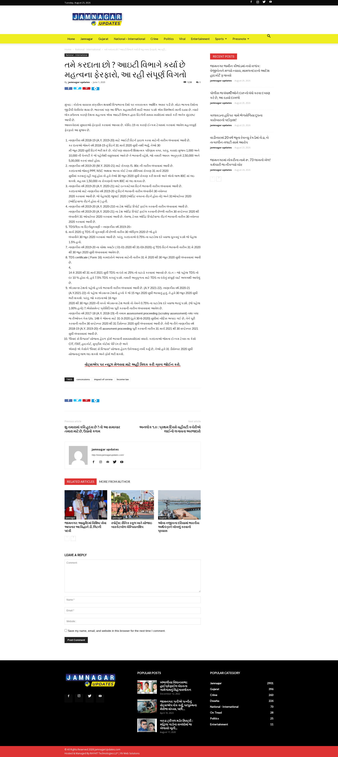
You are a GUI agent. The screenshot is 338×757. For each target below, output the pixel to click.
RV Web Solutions (129, 753)
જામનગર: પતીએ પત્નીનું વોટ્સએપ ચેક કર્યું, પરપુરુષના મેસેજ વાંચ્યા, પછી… (178, 705)
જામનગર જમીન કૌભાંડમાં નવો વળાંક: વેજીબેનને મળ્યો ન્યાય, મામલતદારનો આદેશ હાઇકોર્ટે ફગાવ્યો (240, 70)
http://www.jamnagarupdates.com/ (108, 455)
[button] (268, 36)
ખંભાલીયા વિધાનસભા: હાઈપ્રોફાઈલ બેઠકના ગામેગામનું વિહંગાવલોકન (175, 685)
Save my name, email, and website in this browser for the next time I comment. (116, 630)
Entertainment (200, 39)
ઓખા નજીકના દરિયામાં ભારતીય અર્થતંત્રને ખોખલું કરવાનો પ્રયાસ (178, 526)
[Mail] (109, 461)
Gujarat (103, 39)
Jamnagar (86, 39)
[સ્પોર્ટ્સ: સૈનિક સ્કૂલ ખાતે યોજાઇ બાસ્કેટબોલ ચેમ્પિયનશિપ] (132, 505)
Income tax (123, 379)
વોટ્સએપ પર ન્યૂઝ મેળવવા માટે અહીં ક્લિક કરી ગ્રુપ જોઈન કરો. (133, 364)
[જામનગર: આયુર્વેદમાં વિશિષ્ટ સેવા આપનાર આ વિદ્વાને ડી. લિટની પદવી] (86, 505)
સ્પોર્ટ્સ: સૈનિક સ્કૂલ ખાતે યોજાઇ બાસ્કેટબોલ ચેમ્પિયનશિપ (131, 525)
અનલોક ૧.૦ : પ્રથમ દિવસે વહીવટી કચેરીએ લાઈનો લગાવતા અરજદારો (170, 429)
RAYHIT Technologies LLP (104, 753)
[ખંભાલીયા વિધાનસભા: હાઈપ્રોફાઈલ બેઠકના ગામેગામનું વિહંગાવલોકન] (147, 687)
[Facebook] (251, 3)
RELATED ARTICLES (80, 481)
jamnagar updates (79, 82)
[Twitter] (264, 3)
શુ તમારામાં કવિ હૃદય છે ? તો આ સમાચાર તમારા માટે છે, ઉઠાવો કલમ (92, 429)
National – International (129, 39)
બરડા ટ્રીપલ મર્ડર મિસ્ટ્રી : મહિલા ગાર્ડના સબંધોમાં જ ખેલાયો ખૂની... (176, 724)
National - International (88, 49)
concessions (83, 379)
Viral (182, 39)
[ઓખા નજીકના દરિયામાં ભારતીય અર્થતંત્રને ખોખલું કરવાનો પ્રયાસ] (179, 505)
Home (71, 39)
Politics (169, 39)
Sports (219, 39)
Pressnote (239, 39)
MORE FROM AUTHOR (114, 481)
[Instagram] (258, 3)
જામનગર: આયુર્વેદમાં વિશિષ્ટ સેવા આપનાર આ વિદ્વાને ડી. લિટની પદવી (85, 526)
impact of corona (103, 379)
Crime (154, 39)
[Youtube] (270, 3)
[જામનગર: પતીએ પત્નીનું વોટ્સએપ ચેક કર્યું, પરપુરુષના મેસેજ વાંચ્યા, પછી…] (147, 706)
